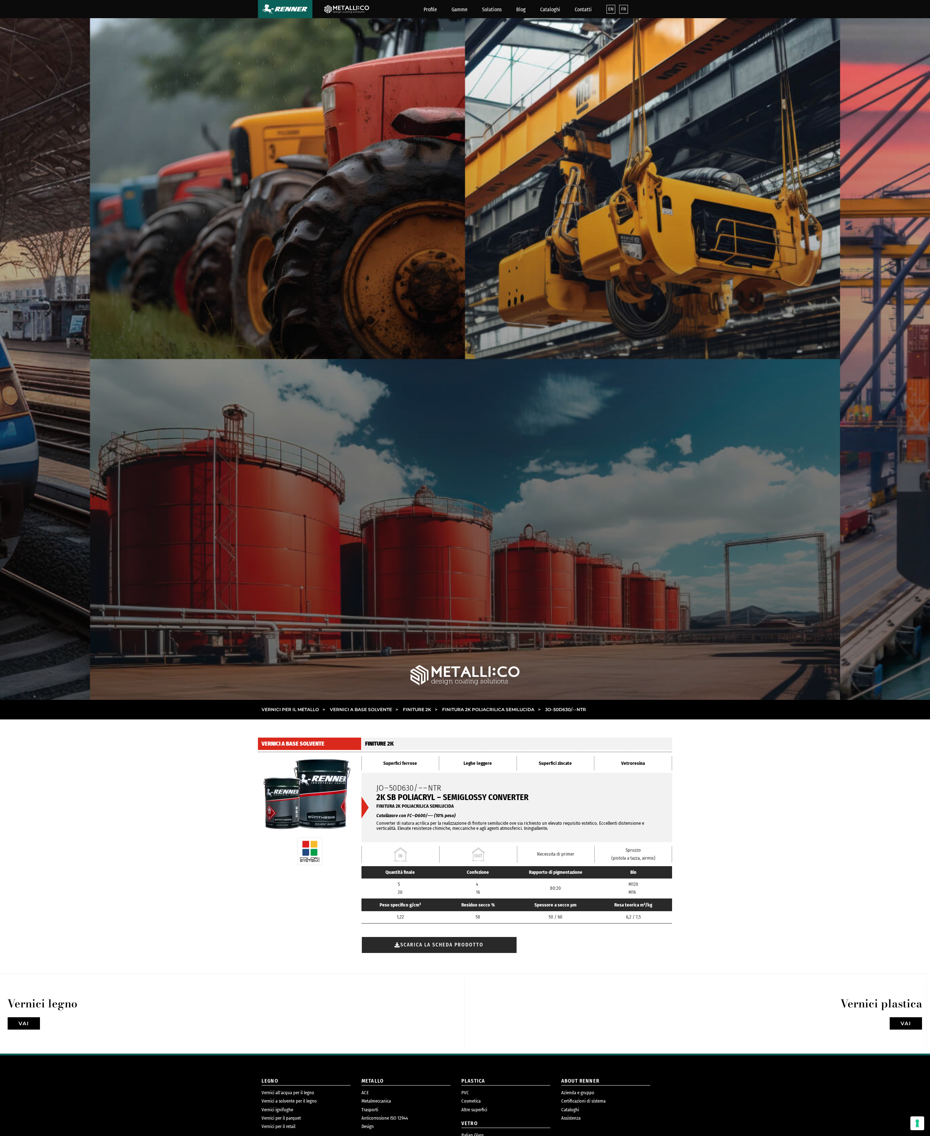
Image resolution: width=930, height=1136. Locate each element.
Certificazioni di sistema (583, 1101)
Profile (430, 10)
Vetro (469, 1123)
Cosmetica (471, 1101)
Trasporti (369, 1109)
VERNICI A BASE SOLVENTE (364, 709)
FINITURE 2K (420, 709)
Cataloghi (550, 10)
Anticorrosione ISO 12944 (384, 1118)
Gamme (460, 10)
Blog (521, 10)
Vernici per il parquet (281, 1118)
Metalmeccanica (376, 1101)
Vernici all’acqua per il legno (288, 1092)
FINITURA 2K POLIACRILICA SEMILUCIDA (491, 709)
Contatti (583, 10)
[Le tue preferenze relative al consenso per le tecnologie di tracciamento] (917, 1123)
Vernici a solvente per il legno (289, 1101)
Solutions (492, 10)
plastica (473, 1081)
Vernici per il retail (278, 1126)
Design (367, 1126)
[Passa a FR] (623, 9)
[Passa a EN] (610, 9)
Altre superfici (474, 1109)
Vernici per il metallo (293, 709)
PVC (465, 1092)
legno (270, 1081)
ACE (365, 1092)
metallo (372, 1081)
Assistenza (571, 1118)
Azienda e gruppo (577, 1092)
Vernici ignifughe (277, 1109)
